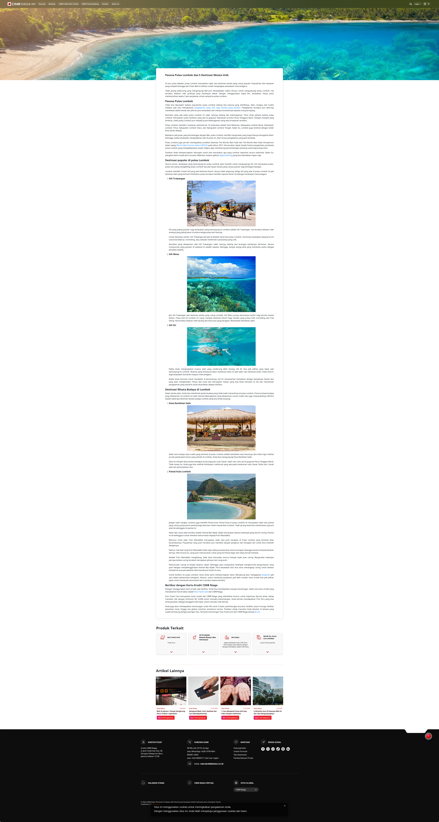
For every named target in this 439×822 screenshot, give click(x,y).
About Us (115, 4)
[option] (219, 40)
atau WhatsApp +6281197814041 (201, 751)
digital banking (226, 155)
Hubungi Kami (240, 748)
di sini (257, 612)
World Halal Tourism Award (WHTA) (192, 145)
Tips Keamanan (240, 754)
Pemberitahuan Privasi (243, 758)
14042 (195, 754)
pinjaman (266, 575)
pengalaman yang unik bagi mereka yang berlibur (217, 107)
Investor (105, 4)
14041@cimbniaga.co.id (212, 764)
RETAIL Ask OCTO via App (198, 748)
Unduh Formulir (240, 751)
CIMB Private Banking (90, 4)
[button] (410, 4)
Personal (42, 4)
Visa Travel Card (201, 591)
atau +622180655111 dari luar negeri (203, 758)
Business (52, 4)
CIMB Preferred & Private (68, 4)
